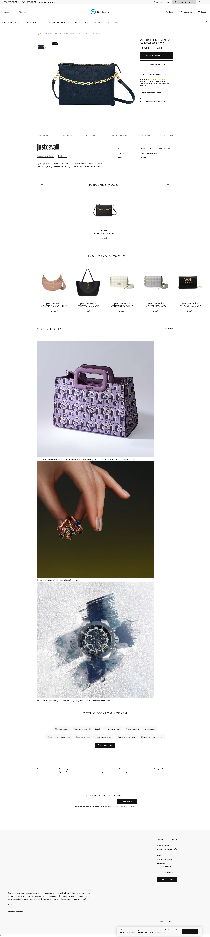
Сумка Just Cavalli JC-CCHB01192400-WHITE (122, 305)
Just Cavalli (48, 34)
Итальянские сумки (103, 737)
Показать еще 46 (105, 745)
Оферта (11, 904)
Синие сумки (150, 729)
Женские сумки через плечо (58, 737)
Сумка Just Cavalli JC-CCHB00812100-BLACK (190, 305)
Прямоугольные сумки (126, 737)
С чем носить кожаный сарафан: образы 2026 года (58, 580)
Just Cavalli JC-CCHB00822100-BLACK (105, 232)
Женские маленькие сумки (152, 737)
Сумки (39, 34)
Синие (87, 34)
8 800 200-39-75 (9, 2)
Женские (58, 34)
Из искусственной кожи (73, 34)
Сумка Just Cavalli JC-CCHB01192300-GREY (156, 305)
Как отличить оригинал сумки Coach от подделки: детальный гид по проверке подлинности (74, 700)
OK (190, 931)
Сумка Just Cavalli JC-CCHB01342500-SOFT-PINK (54, 305)
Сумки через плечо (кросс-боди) (86, 729)
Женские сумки (61, 729)
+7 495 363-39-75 (28, 2)
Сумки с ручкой (132, 729)
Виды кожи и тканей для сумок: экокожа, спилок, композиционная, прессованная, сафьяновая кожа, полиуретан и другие (86, 459)
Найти (206, 21)
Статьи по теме (51, 329)
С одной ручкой (98, 34)
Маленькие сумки (113, 729)
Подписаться (127, 801)
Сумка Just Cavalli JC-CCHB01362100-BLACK (88, 305)
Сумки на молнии (83, 737)
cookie (164, 930)
